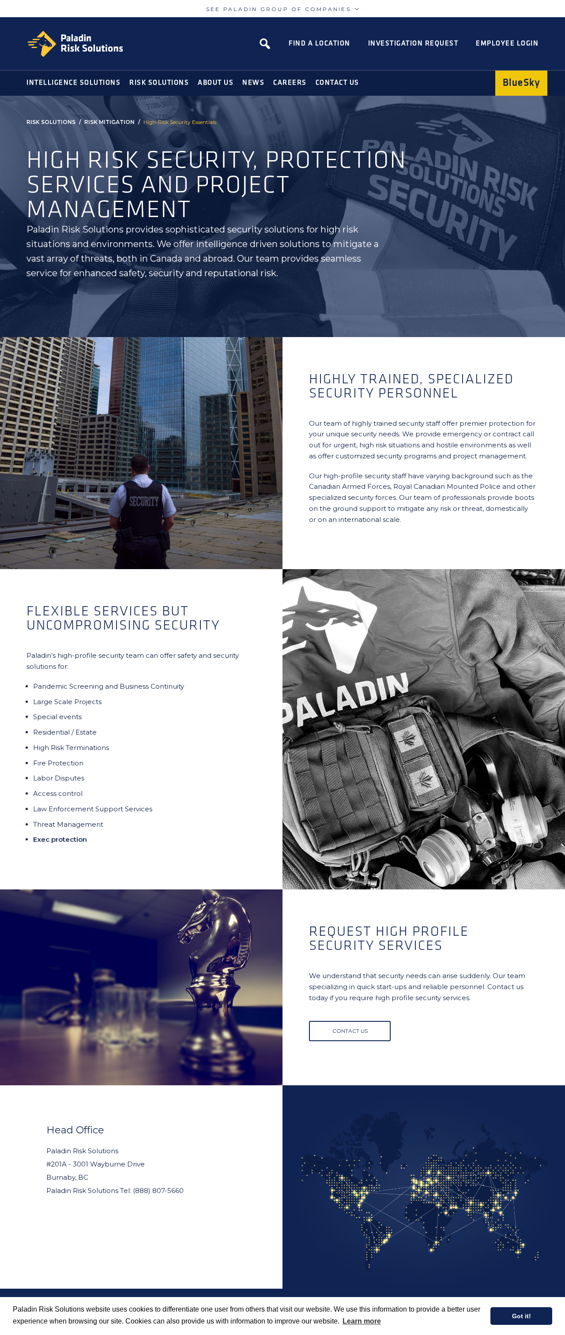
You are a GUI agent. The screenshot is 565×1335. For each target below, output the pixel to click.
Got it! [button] (521, 1316)
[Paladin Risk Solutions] (75, 43)
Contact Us (350, 1031)
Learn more (362, 1321)
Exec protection (60, 839)
